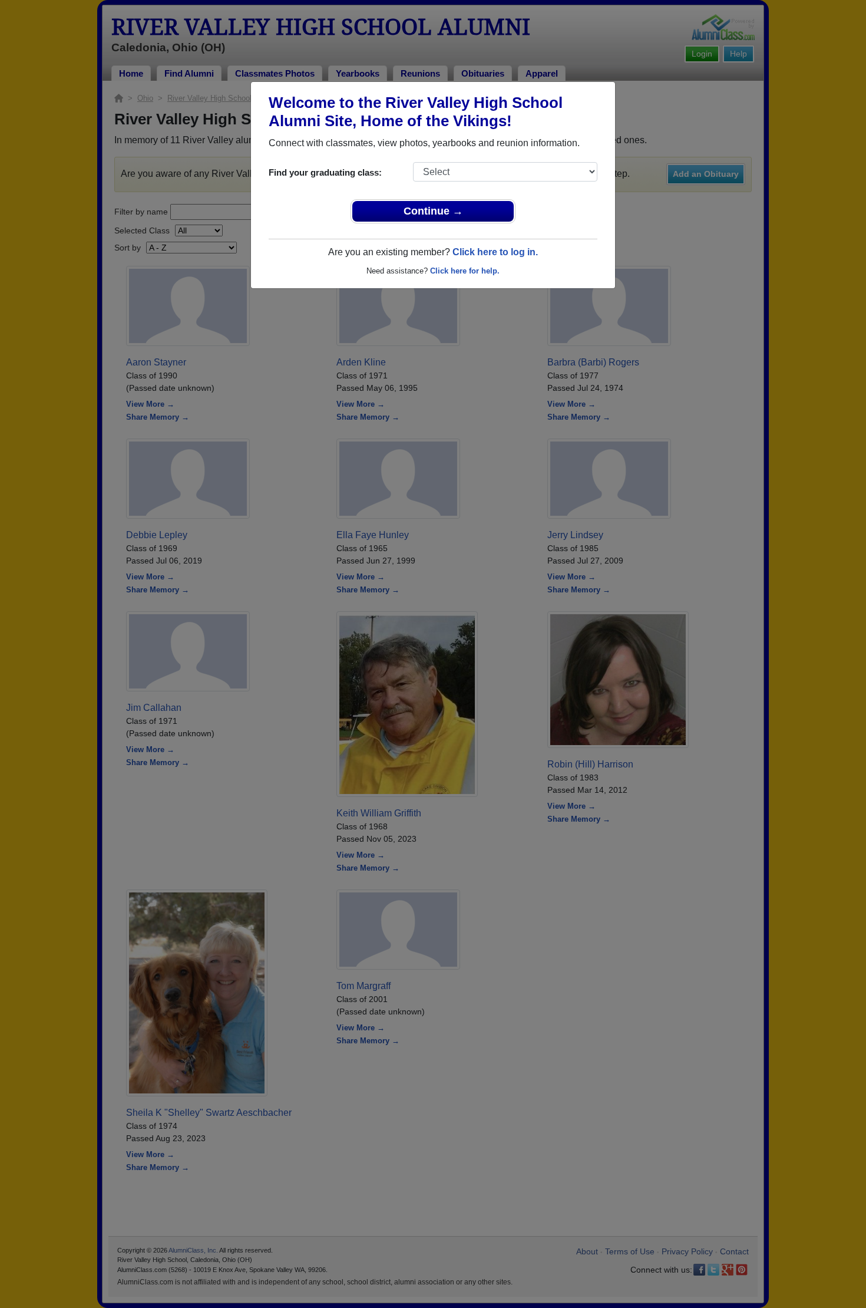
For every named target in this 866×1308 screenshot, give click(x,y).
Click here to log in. (495, 252)
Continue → (433, 211)
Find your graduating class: (325, 172)
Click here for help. (465, 270)
